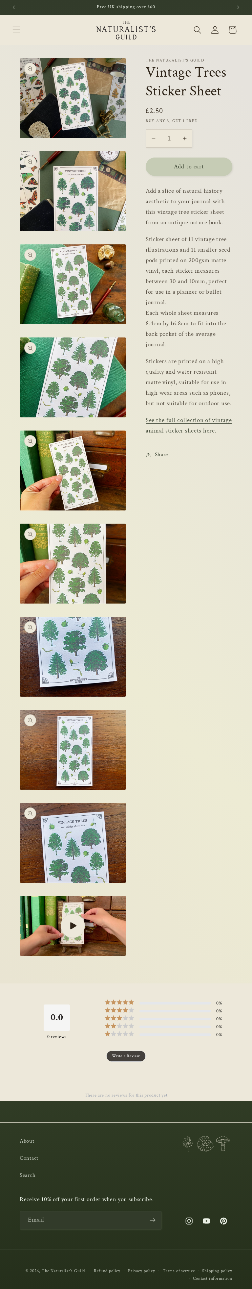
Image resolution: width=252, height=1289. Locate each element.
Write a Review (126, 1056)
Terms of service (179, 1271)
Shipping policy (217, 1271)
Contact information (212, 1278)
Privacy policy (141, 1271)
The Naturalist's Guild (63, 1271)
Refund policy (107, 1271)
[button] (16, 30)
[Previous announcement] (14, 7)
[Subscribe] (152, 1220)
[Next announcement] (238, 7)
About (27, 1141)
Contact (29, 1158)
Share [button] (161, 454)
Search (27, 1175)
